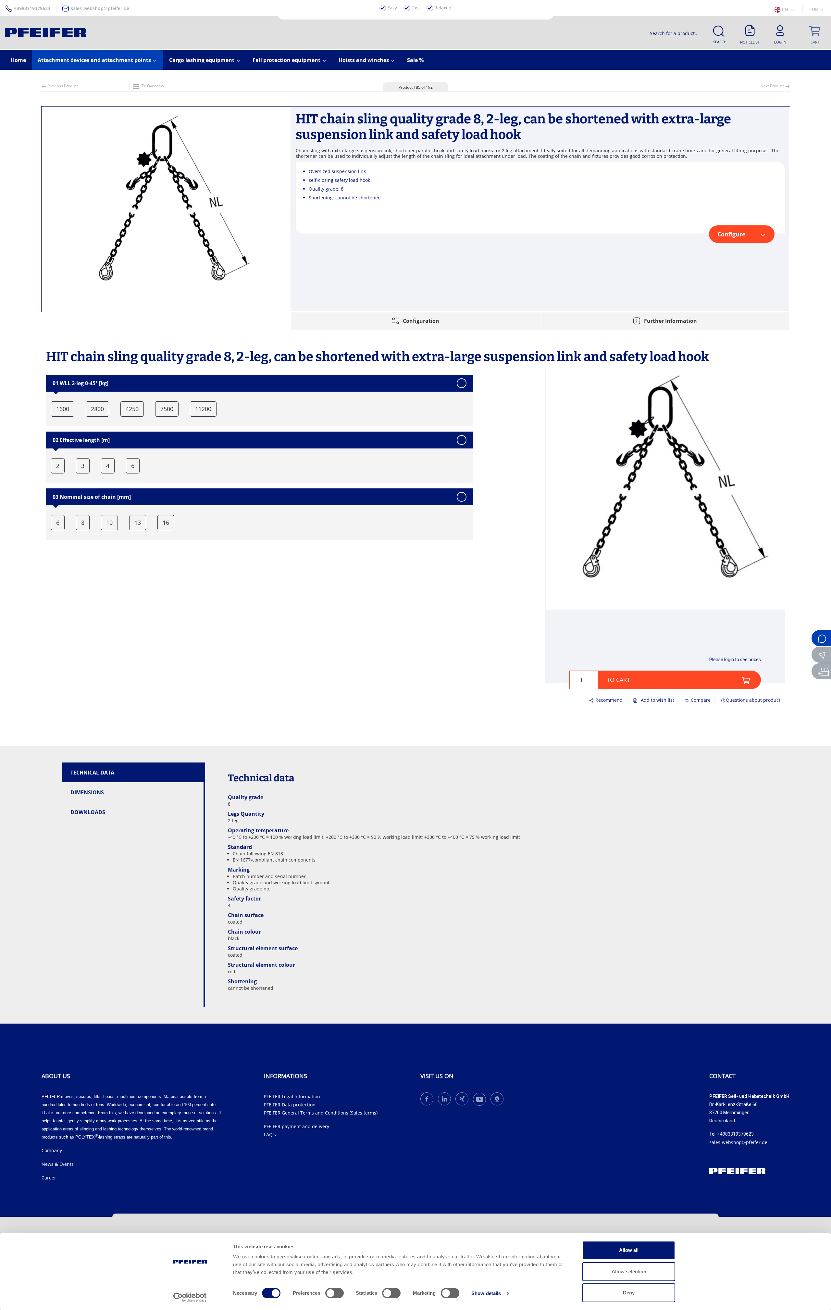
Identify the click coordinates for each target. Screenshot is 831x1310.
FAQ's (270, 1134)
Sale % (415, 60)
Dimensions (87, 792)
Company (52, 1150)
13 (137, 522)
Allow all (629, 1250)
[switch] (334, 1293)
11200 (203, 409)
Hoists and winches (364, 60)
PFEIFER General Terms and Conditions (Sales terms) (321, 1113)
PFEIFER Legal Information (292, 1096)
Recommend (608, 700)
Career (49, 1178)
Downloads (87, 812)
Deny (629, 1292)
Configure (731, 234)
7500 (166, 409)
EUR (814, 9)
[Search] (718, 32)
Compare (700, 700)
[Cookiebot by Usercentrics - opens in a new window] (190, 1297)
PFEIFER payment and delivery (296, 1126)
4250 (132, 409)
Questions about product (753, 700)
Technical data (92, 772)
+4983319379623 (32, 8)
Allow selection (629, 1271)
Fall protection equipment (287, 60)
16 (166, 522)
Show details (486, 1293)
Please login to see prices (735, 659)
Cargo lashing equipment (202, 60)
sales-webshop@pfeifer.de (100, 8)
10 (109, 522)
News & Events (58, 1164)
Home (18, 60)
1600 (62, 409)
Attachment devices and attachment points (95, 60)
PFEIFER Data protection (290, 1105)
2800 (97, 409)
